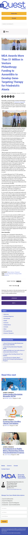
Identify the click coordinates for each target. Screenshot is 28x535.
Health (5, 320)
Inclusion (6, 322)
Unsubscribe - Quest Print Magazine (10, 502)
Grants (19, 273)
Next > (14, 303)
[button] (2, 6)
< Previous (14, 298)
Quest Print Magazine (7, 500)
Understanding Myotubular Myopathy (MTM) (13, 395)
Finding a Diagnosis (9, 316)
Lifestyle (6, 326)
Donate (16, 465)
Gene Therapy (14, 273)
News (8, 272)
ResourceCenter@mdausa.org (14, 489)
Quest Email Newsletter (7, 498)
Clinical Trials (8, 273)
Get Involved (7, 318)
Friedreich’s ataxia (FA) (19, 102)
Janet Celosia (7, 454)
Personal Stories (8, 331)
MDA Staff (6, 425)
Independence (7, 324)
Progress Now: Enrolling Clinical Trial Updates (12, 422)
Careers (9, 465)
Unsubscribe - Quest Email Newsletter (11, 504)
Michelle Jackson (8, 398)
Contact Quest (5, 469)
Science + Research (15, 272)
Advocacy (6, 314)
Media (3, 465)
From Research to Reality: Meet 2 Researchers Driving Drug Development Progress (13, 359)
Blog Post (6, 275)
